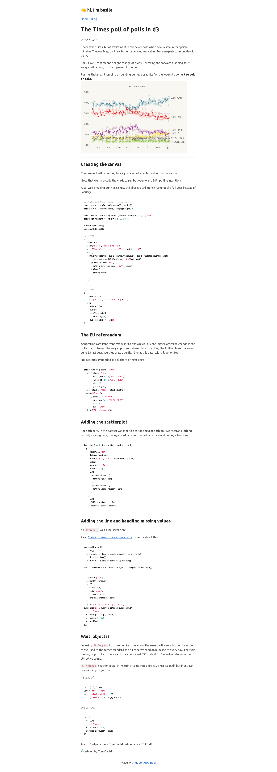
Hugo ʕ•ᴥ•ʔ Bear (145, 762)
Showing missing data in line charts (110, 537)
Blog (94, 19)
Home (85, 19)
